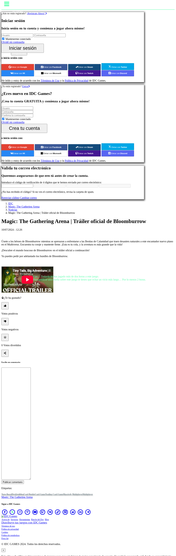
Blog (47, 519)
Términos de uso (8, 526)
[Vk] (50, 512)
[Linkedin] (80, 512)
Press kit (4, 538)
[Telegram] (88, 512)
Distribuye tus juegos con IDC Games (24, 522)
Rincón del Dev (37, 519)
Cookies (4, 532)
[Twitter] (12, 512)
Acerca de (6, 519)
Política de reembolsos (10, 535)
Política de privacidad (10, 529)
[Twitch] (42, 512)
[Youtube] (35, 512)
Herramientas (24, 519)
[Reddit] (72, 512)
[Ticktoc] (57, 512)
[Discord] (65, 512)
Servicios (14, 519)
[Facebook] (4, 512)
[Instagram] (19, 512)
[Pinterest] (27, 512)
